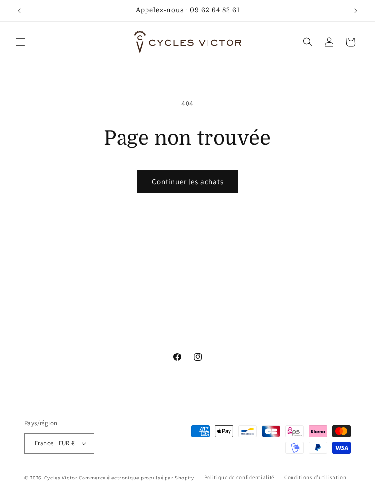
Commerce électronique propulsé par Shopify (136, 477)
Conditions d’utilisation (315, 477)
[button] (20, 42)
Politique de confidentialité (239, 477)
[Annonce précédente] (19, 10)
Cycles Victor (61, 477)
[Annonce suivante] (356, 10)
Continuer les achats (188, 181)
